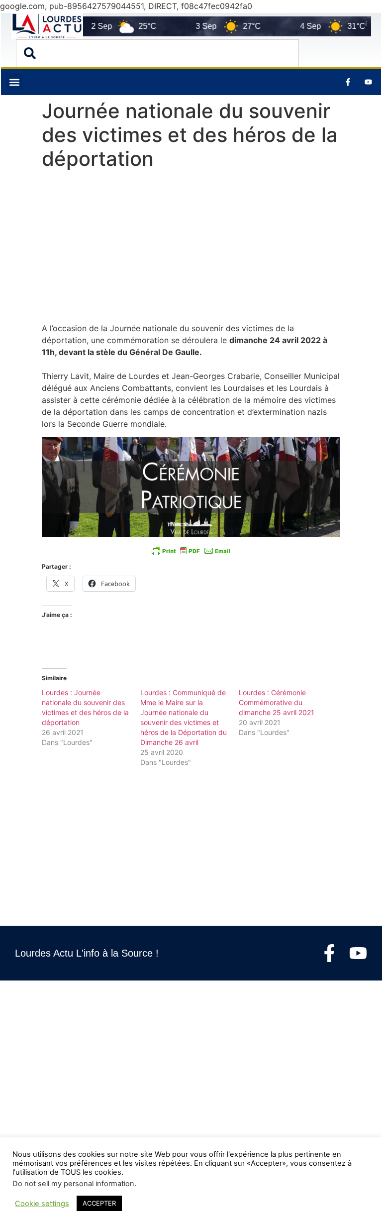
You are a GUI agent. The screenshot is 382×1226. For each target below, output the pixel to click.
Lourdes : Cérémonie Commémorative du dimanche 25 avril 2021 (276, 702)
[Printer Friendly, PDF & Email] (191, 551)
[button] (14, 82)
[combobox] (157, 53)
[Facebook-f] (329, 953)
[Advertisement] (191, 248)
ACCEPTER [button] (99, 1203)
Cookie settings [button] (42, 1203)
